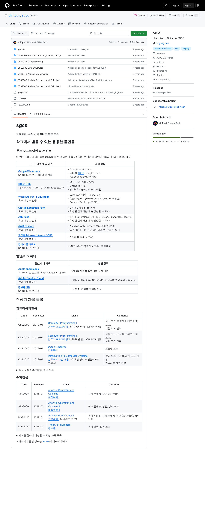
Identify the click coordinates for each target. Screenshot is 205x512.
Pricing (105, 5)
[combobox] (110, 33)
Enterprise (90, 5)
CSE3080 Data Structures (30, 67)
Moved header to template (81, 86)
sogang (186, 48)
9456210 (113, 42)
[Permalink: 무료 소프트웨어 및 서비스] (14, 151)
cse (176, 48)
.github (21, 49)
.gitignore (22, 92)
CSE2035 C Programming (30, 61)
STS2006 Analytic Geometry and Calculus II (39, 86)
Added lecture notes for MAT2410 (84, 74)
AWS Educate (26, 225)
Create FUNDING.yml (78, 49)
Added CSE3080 (76, 55)
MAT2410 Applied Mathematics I (34, 74)
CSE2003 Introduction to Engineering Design (40, 55)
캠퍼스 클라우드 (27, 244)
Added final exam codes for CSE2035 (86, 98)
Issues (45, 441)
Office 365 (24, 183)
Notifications (158, 15)
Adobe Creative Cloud (31, 278)
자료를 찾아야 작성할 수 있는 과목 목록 (40, 435)
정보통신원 (24, 287)
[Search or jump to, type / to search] (166, 5)
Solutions (34, 5)
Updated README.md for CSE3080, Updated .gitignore (95, 92)
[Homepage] (7, 5)
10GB (81, 173)
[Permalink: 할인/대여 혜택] (14, 256)
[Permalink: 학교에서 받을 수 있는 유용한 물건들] (14, 142)
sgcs (25, 15)
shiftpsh (14, 15)
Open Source (70, 5)
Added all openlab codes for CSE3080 (87, 67)
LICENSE (22, 98)
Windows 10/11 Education (34, 196)
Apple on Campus (28, 268)
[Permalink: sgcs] (14, 125)
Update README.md (37, 42)
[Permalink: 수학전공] (14, 377)
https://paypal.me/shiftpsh (172, 106)
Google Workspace (29, 171)
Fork (175, 15)
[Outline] (143, 113)
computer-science (163, 48)
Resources (51, 5)
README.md (24, 104)
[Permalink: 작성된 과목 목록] (14, 299)
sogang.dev (163, 43)
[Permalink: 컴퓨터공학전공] (14, 308)
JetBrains (23, 216)
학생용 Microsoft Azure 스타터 (35, 235)
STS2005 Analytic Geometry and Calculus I (39, 80)
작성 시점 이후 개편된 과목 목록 (36, 370)
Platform (18, 5)
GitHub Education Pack (31, 207)
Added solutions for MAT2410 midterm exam (90, 80)
